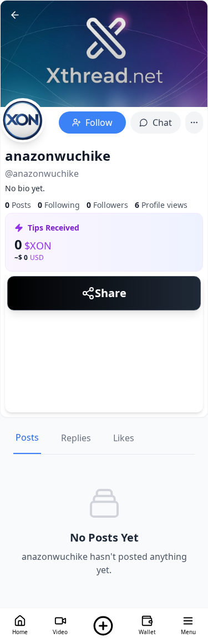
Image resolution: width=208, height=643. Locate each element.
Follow (99, 122)
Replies (76, 438)
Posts (27, 437)
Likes (123, 438)
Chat (162, 122)
